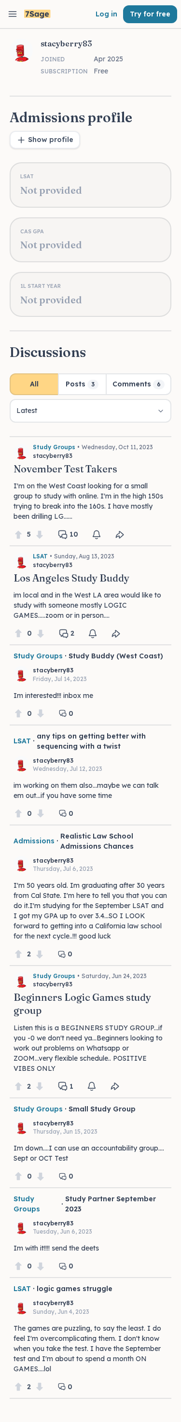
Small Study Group (102, 1109)
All (34, 384)
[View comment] (90, 684)
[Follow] (96, 535)
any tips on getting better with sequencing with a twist (91, 741)
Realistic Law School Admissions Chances (97, 841)
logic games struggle (74, 1288)
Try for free (150, 14)
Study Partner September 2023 (110, 1203)
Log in (106, 14)
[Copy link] (119, 535)
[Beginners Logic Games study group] (90, 1029)
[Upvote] (18, 534)
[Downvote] (39, 534)
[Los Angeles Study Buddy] (90, 592)
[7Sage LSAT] (37, 14)
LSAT (40, 556)
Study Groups (54, 447)
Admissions (34, 841)
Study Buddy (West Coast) (116, 656)
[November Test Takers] (90, 488)
